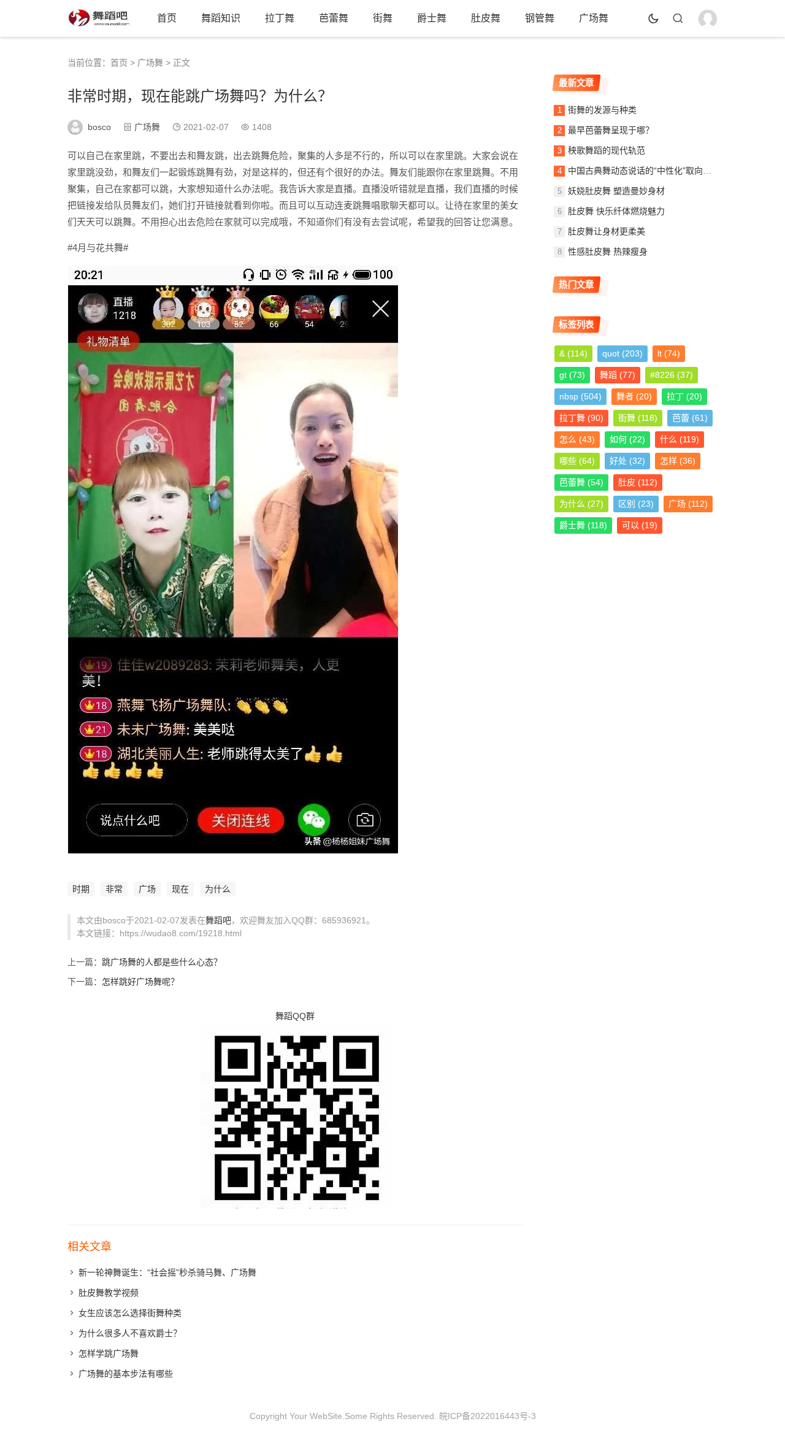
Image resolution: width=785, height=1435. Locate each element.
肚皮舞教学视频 (108, 1293)
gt (572, 375)
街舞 (382, 18)
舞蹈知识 (220, 18)
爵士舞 (431, 18)
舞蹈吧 (218, 920)
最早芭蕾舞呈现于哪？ (611, 130)
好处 (627, 461)
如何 (627, 439)
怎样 (677, 461)
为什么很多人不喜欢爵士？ (130, 1333)
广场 (147, 889)
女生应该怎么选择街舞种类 (130, 1313)
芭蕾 (690, 418)
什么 (679, 439)
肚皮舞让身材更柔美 (606, 231)
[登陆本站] (708, 19)
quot (622, 353)
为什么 (218, 889)
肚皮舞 (485, 18)
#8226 (671, 375)
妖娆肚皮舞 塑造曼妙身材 (616, 191)
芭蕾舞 (333, 18)
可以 (639, 525)
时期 (81, 889)
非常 (114, 889)
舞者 (634, 396)
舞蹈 (617, 375)
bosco (99, 127)
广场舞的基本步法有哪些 (125, 1374)
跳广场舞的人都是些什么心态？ (162, 962)
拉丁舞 (279, 18)
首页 (167, 18)
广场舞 (593, 18)
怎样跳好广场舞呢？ (140, 982)
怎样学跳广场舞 (108, 1353)
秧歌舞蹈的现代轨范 (606, 150)
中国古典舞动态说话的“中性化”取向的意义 (648, 170)
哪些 (577, 461)
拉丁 (684, 396)
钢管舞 (539, 18)
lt (668, 353)
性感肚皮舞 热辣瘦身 (608, 251)
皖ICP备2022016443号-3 (487, 1416)
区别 (636, 504)
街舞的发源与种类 (602, 110)
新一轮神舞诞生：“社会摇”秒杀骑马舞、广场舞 (167, 1272)
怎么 (577, 439)
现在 (180, 889)
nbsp (580, 396)
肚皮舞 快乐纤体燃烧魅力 (616, 211)
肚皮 (637, 482)
